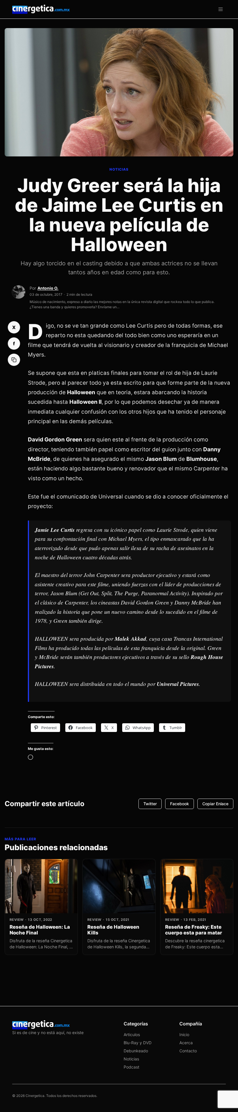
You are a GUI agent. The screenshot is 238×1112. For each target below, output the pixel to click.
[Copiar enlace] (14, 359)
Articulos (132, 1034)
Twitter (150, 803)
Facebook (179, 803)
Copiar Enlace (215, 803)
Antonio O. (47, 288)
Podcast (131, 1066)
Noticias (131, 1058)
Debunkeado (136, 1050)
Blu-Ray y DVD (138, 1042)
